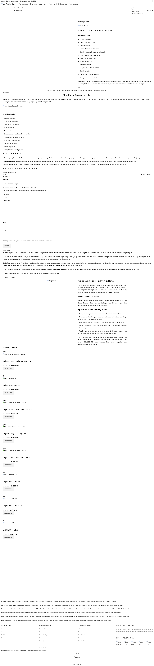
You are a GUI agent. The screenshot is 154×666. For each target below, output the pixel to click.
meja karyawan (106, 601)
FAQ (79, 628)
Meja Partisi (42, 647)
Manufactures (113, 81)
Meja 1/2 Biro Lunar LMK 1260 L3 (17, 409)
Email (5, 230)
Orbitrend (116, 605)
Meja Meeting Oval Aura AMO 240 (17, 361)
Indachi (99, 605)
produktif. (48, 102)
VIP (124, 605)
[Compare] (5, 372)
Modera (107, 605)
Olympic (111, 605)
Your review (7, 200)
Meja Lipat (42, 641)
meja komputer (48, 601)
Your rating (6, 194)
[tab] (51, 90)
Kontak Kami (4, 638)
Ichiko (94, 605)
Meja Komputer (43, 644)
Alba (52, 605)
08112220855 (89, 342)
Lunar (102, 605)
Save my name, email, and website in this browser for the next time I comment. (27, 241)
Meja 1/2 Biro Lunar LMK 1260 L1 (17, 457)
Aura (59, 605)
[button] (8, 368)
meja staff (113, 601)
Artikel (2, 632)
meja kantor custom (137, 81)
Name (5, 222)
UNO (121, 605)
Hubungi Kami (82, 644)
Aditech (48, 605)
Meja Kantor (42, 632)
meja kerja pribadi (97, 601)
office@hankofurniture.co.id (88, 344)
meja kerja (76, 601)
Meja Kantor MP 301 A (12, 506)
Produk (84, 19)
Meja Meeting (43, 635)
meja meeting (25, 601)
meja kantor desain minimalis (117, 84)
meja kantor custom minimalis (97, 84)
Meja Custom (122, 81)
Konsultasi (81, 641)
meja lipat (55, 601)
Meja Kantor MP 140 (11, 482)
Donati (72, 605)
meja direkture (69, 601)
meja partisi (32, 601)
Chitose (68, 605)
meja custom (62, 601)
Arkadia (56, 605)
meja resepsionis (40, 601)
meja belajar (90, 601)
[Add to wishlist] (5, 357)
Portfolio (3, 635)
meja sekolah (82, 601)
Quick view (9, 372)
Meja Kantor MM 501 (12, 385)
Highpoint (84, 605)
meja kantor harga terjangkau (136, 84)
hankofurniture (32, 168)
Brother (63, 605)
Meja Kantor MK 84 (11, 530)
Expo (80, 605)
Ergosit (76, 605)
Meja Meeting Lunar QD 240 (15, 433)
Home (79, 19)
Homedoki (90, 605)
